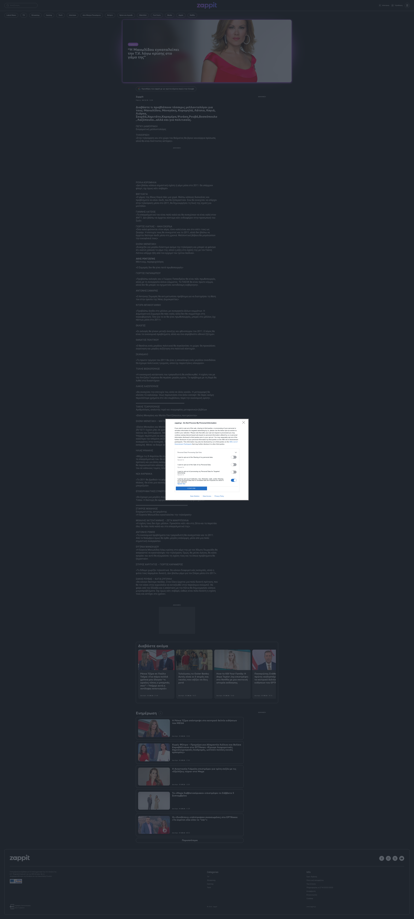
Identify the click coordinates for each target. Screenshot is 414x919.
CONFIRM (191, 488)
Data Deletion (194, 496)
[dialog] (207, 459)
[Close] (244, 423)
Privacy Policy (219, 496)
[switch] (234, 457)
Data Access (207, 496)
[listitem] (207, 452)
